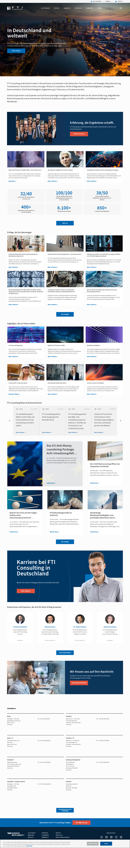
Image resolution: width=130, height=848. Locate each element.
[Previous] (10, 421)
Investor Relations (62, 837)
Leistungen (45, 8)
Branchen (31, 835)
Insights (67, 8)
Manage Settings (92, 843)
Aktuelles (59, 835)
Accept (106, 843)
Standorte (45, 835)
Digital (56, 8)
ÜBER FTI (58, 833)
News (99, 8)
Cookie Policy (29, 846)
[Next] (120, 421)
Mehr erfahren (16, 51)
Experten (78, 8)
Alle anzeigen (65, 542)
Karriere (90, 8)
